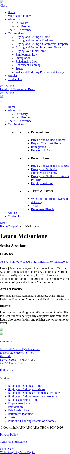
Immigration (23, 58)
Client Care (7, 448)
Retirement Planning (28, 65)
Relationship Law (26, 61)
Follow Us (6, 370)
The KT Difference (20, 29)
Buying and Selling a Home (33, 37)
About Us (14, 19)
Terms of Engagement (13, 441)
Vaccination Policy (19, 15)
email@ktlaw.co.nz (28, 349)
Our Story (22, 22)
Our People (23, 26)
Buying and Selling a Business (34, 40)
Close (3, 5)
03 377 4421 (8, 85)
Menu (3, 223)
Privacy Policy (9, 434)
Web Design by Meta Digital (17, 452)
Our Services (16, 33)
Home (11, 12)
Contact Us (15, 79)
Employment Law (27, 54)
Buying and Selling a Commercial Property (42, 44)
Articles (12, 75)
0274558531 (24, 261)
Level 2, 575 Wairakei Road (17, 89)
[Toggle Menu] (1, 101)
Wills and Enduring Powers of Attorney (40, 72)
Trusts (19, 68)
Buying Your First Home (31, 51)
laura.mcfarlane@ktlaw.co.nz (50, 261)
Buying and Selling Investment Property (40, 47)
